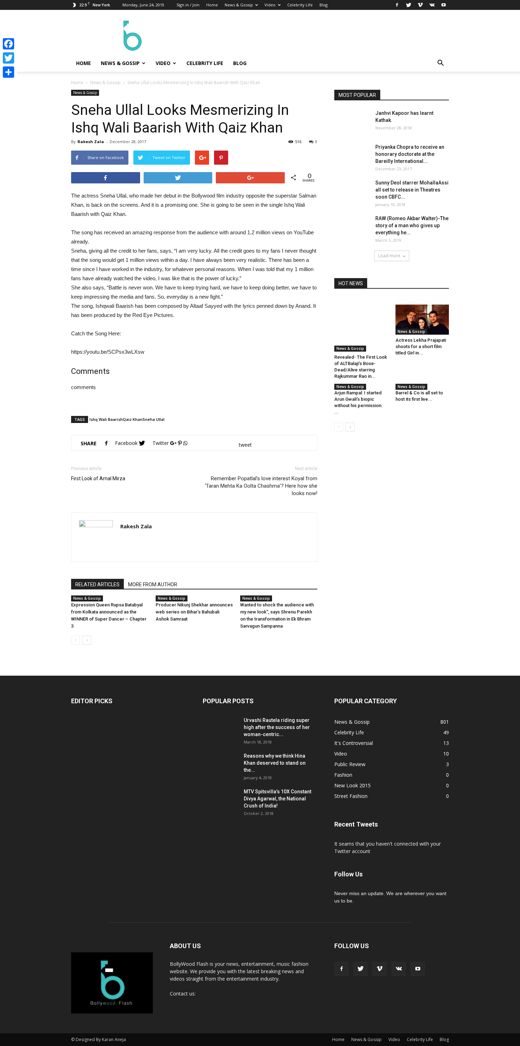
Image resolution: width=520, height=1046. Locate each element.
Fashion (343, 774)
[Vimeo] (420, 5)
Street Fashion (351, 796)
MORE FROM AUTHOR (152, 584)
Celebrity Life (300, 4)
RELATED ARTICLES (97, 584)
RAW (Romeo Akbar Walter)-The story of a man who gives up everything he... (412, 225)
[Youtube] (443, 5)
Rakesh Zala (90, 141)
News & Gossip (239, 4)
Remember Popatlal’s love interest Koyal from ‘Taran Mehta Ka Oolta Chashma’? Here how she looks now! (261, 485)
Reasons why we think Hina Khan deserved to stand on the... (275, 763)
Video (270, 4)
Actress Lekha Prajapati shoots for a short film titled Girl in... (420, 346)
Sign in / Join (188, 4)
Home (212, 4)
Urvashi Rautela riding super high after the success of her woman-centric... (277, 727)
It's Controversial (353, 743)
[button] (440, 63)
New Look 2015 (352, 785)
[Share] (8, 72)
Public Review (349, 764)
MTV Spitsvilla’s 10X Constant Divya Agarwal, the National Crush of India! (277, 799)
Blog (323, 4)
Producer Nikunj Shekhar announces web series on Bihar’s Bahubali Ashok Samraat (194, 612)
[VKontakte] (432, 5)
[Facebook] (397, 5)
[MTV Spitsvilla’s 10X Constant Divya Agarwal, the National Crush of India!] (220, 805)
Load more (389, 256)
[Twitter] (408, 5)
